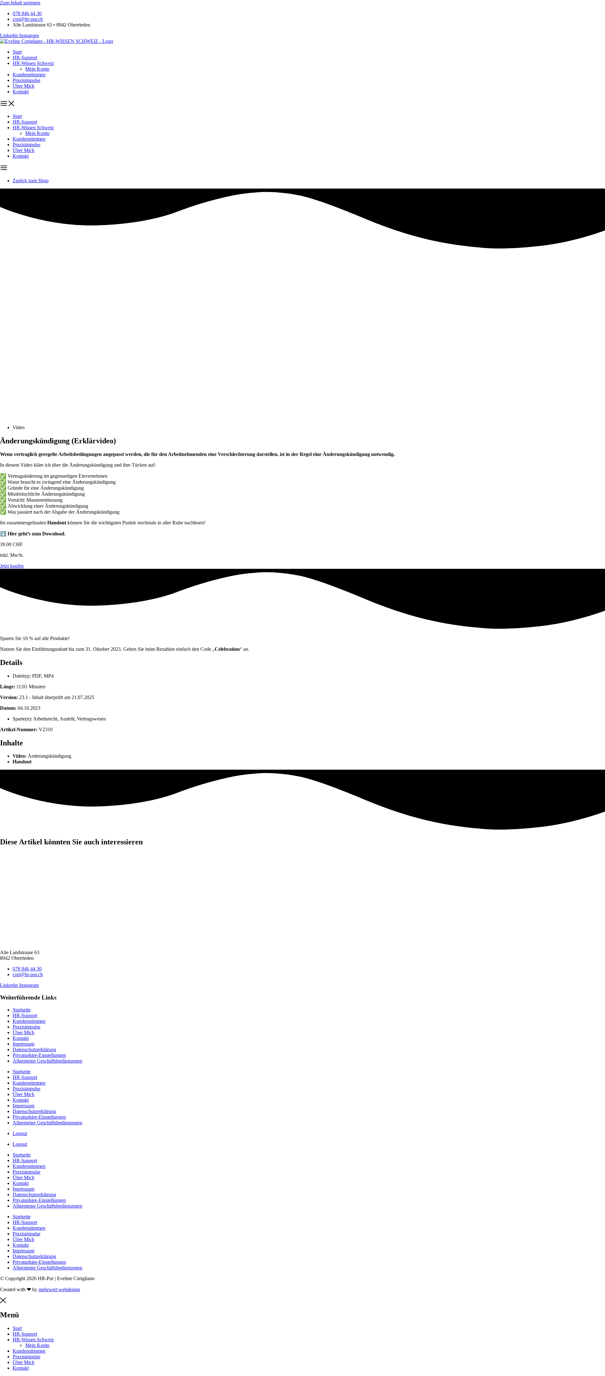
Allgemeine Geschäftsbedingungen (47, 1061)
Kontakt (21, 91)
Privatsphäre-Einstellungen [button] (39, 1055)
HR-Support (25, 57)
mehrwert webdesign (59, 1289)
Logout (20, 1133)
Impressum (23, 1044)
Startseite (22, 1009)
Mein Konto (37, 69)
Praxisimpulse (26, 80)
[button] (302, 104)
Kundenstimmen (29, 74)
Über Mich (23, 86)
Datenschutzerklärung (34, 1049)
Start (17, 52)
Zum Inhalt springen (20, 2)
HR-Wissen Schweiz (33, 63)
